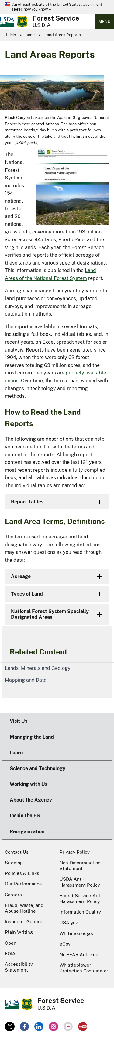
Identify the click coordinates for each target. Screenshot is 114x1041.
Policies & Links (22, 873)
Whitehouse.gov (77, 933)
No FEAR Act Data (79, 954)
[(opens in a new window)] (10, 1026)
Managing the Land (32, 737)
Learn (16, 753)
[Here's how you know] (57, 7)
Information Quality (80, 911)
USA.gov (69, 922)
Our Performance (23, 883)
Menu (104, 21)
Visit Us (18, 721)
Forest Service (56, 18)
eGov (65, 943)
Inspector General (24, 921)
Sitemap (14, 862)
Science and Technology (37, 768)
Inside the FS (25, 815)
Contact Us (17, 852)
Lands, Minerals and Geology (38, 668)
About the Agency (31, 800)
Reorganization (27, 831)
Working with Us (28, 784)
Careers (13, 894)
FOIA (10, 953)
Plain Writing (19, 932)
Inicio (11, 35)
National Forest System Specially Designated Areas (50, 614)
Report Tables (27, 502)
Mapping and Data (26, 680)
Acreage (21, 576)
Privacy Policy (75, 852)
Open (10, 943)
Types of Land (27, 594)
